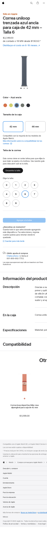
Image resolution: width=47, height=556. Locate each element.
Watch (11, 462)
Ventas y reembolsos (28, 524)
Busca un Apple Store (28, 512)
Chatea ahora (13, 256)
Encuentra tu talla (13, 170)
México (5, 517)
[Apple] (4, 462)
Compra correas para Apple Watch (29, 462)
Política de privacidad (10, 524)
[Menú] (44, 3)
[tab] (21, 88)
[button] (31, 3)
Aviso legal (42, 524)
